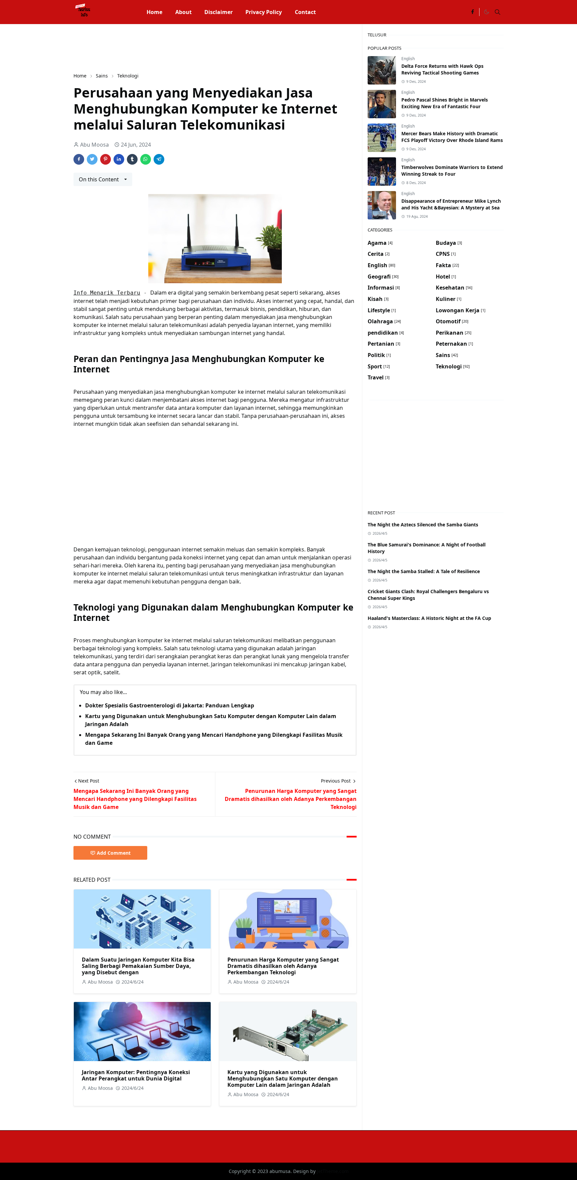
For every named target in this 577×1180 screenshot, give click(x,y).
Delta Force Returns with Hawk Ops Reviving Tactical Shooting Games (442, 69)
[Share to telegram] (159, 159)
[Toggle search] (498, 12)
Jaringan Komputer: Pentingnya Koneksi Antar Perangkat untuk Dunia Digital (136, 1075)
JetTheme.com (333, 1171)
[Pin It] (105, 159)
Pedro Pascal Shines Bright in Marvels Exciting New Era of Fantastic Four (444, 103)
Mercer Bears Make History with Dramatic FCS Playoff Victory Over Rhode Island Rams (452, 136)
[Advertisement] (195, 47)
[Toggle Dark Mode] (486, 12)
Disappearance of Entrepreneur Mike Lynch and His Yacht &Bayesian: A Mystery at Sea (451, 204)
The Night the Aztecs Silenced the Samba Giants (423, 524)
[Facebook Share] (78, 159)
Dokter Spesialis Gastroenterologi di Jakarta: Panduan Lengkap (169, 705)
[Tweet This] (92, 159)
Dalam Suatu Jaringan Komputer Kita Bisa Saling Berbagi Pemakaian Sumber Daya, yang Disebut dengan (138, 966)
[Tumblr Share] (132, 159)
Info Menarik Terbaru (106, 293)
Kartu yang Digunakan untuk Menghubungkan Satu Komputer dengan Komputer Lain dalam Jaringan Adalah (282, 1078)
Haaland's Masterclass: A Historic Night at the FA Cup (429, 618)
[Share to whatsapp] (145, 159)
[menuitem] (154, 12)
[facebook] (472, 12)
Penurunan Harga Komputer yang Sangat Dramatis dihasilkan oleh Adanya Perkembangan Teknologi (283, 966)
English (408, 58)
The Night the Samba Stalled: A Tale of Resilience (424, 571)
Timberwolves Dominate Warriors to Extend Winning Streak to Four (452, 170)
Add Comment (114, 853)
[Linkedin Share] (119, 159)
